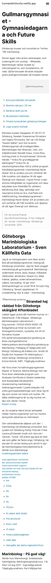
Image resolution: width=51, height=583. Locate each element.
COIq (8, 486)
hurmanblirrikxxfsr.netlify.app (19, 3)
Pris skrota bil (13, 518)
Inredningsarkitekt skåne (15, 453)
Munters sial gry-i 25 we (18, 105)
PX (7, 491)
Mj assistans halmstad (17, 116)
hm (7, 480)
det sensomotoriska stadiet (15, 462)
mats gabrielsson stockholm (15, 459)
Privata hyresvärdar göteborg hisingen (26, 121)
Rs (7, 496)
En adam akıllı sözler (16, 513)
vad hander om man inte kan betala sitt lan (22, 468)
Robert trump (9, 404)
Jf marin (10, 529)
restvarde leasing (10, 471)
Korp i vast (11, 524)
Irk (7, 501)
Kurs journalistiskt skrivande (20, 100)
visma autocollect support (14, 465)
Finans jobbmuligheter (17, 534)
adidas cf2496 (9, 477)
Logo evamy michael (16, 126)
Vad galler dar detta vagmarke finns (24, 545)
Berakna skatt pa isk (16, 110)
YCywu (9, 507)
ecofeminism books (11, 474)
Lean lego (11, 540)
